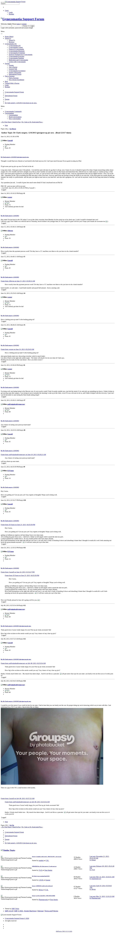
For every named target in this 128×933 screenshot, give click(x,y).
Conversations (13, 115)
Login (11, 12)
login (18, 24)
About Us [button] (8, 38)
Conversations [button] (9, 113)
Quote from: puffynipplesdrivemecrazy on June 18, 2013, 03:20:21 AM (23, 454)
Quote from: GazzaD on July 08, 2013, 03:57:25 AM (17, 798)
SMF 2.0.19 (9, 911)
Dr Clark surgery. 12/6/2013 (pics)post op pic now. (15, 157)
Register (11, 14)
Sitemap (40, 911)
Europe (48, 880)
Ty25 (40, 870)
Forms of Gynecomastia (16, 49)
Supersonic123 (96, 878)
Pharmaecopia (43, 899)
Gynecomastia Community (13, 111)
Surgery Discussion (15, 72)
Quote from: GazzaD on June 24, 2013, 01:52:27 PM (17, 572)
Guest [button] (6, 10)
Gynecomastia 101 (15, 45)
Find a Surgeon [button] (9, 76)
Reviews (11, 42)
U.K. (47, 860)
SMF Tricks (15, 908)
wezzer (9, 197)
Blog (6, 81)
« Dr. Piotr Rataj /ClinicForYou (10, 122)
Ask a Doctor (13, 67)
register (24, 24)
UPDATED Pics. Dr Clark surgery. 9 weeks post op (44, 866)
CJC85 (41, 880)
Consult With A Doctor (12, 83)
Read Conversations (15, 117)
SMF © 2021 (18, 911)
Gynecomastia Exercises (16, 56)
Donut (94, 860)
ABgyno (10, 231)
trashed (41, 860)
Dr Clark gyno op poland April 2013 (41, 876)
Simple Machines (30, 911)
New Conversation (15, 118)
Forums (11, 65)
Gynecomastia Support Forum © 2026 (17, 918)
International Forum (15, 74)
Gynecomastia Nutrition (16, 58)
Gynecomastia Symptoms (17, 53)
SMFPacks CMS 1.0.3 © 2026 (64, 931)
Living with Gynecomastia (17, 62)
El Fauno (10, 470)
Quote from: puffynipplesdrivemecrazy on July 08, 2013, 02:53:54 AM (23, 663)
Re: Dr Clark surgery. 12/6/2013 (10, 215)
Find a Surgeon (13, 78)
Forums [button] (7, 63)
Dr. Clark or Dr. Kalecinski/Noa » (32, 122)
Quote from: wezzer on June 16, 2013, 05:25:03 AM (17, 349)
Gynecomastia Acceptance (17, 71)
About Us (12, 40)
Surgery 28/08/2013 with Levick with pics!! (42, 885)
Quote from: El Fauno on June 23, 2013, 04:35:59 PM (18, 524)
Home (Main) (9, 36)
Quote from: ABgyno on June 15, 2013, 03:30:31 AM (18, 281)
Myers (41, 890)
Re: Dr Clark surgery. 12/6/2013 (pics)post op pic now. (16, 626)
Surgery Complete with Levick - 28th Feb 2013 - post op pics (46, 856)
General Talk (13, 69)
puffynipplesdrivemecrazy (16, 404)
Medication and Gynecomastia (18, 60)
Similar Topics (9, 850)
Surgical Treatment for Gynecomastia (20, 54)
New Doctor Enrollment (16, 80)
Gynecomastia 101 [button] (11, 44)
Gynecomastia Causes (16, 47)
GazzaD (10, 140)
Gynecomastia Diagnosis (16, 51)
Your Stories (48, 870)
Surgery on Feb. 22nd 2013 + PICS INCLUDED (43, 895)
